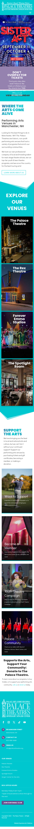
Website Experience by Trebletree (23, 823)
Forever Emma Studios (9, 770)
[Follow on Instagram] (8, 722)
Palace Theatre (7, 764)
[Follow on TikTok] (19, 722)
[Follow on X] (14, 722)
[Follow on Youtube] (24, 722)
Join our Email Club (12, 802)
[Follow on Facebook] (3, 722)
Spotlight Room (7, 774)
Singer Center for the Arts (10, 777)
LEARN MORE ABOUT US (14, 172)
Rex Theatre (6, 767)
